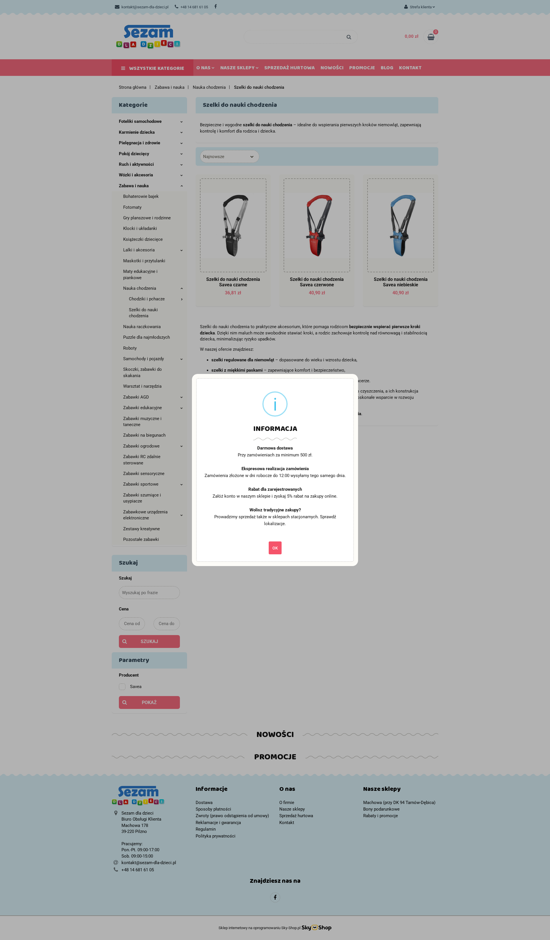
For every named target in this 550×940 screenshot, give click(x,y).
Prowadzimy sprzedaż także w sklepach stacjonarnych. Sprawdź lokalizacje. (275, 520)
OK (275, 548)
